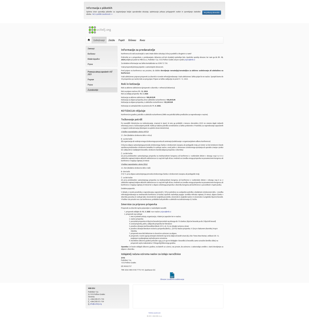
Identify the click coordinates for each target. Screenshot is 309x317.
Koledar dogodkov (94, 59)
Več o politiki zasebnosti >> (102, 14)
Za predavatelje (93, 90)
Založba (111, 40)
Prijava (90, 64)
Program (91, 79)
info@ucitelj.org (96, 304)
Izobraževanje (99, 40)
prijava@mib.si (189, 60)
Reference (132, 40)
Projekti (121, 40)
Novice (142, 40)
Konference (91, 53)
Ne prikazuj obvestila (211, 13)
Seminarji (91, 48)
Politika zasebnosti (155, 313)
